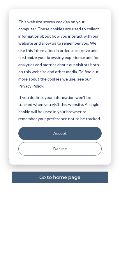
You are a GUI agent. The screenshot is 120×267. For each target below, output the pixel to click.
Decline (60, 148)
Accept (60, 133)
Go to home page (59, 177)
